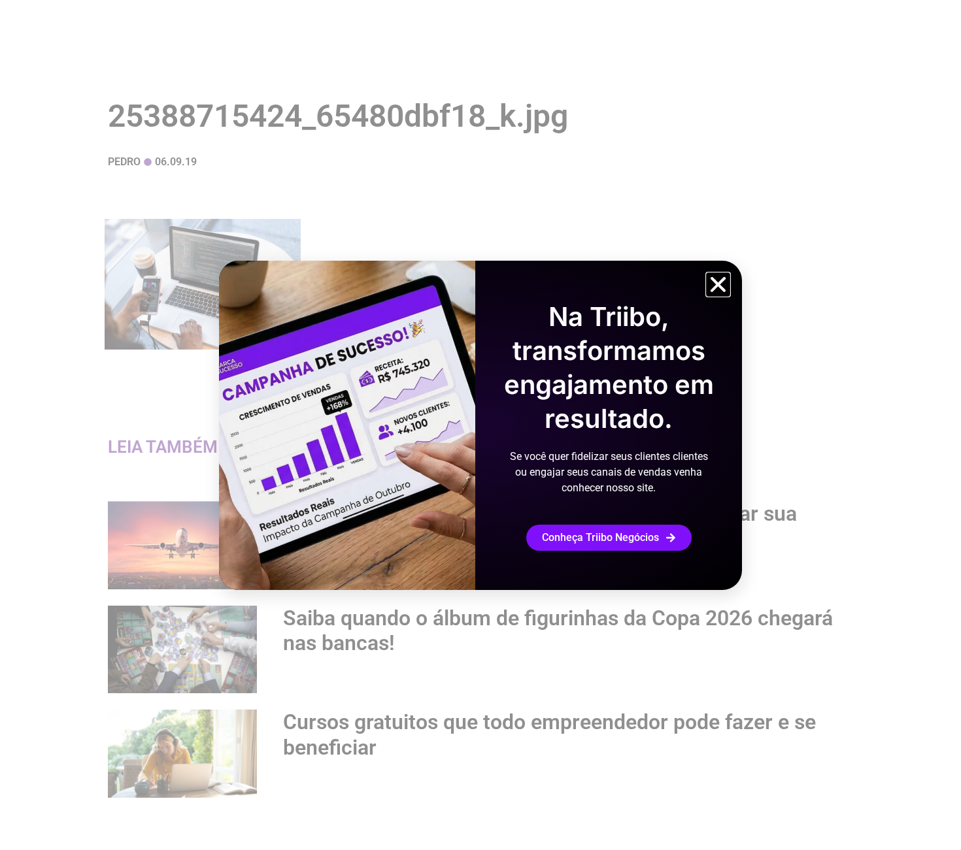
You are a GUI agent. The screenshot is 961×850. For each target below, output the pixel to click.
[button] (718, 284)
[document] (480, 425)
